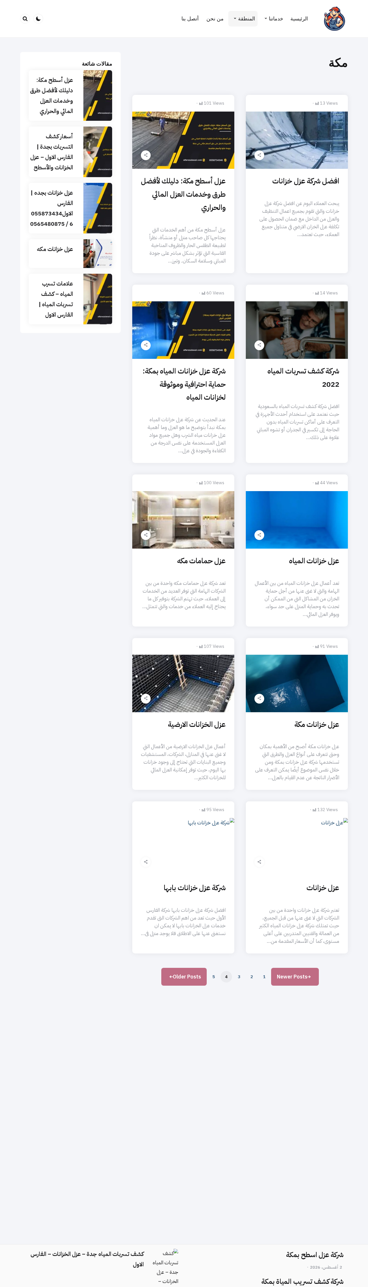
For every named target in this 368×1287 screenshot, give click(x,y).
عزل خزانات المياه (314, 560)
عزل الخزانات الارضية (197, 724)
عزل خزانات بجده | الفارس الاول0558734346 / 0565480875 (51, 208)
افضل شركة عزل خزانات (305, 181)
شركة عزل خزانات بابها (195, 887)
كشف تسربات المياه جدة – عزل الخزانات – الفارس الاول (87, 1259)
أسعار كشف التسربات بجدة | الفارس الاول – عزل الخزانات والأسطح (51, 152)
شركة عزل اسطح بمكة (315, 1255)
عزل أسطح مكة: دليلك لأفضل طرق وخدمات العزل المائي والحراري (183, 194)
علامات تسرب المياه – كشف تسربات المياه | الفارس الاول (56, 299)
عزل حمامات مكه (201, 560)
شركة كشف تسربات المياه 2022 (303, 377)
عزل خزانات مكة (316, 724)
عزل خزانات (322, 887)
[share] (259, 155)
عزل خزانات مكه (55, 249)
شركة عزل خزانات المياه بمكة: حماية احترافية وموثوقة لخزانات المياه (184, 384)
